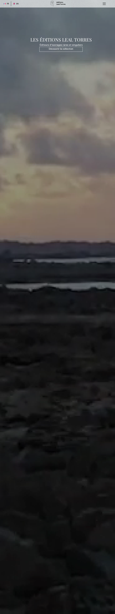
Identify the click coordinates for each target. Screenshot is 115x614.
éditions (59, 2)
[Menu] (104, 3)
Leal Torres (61, 4)
